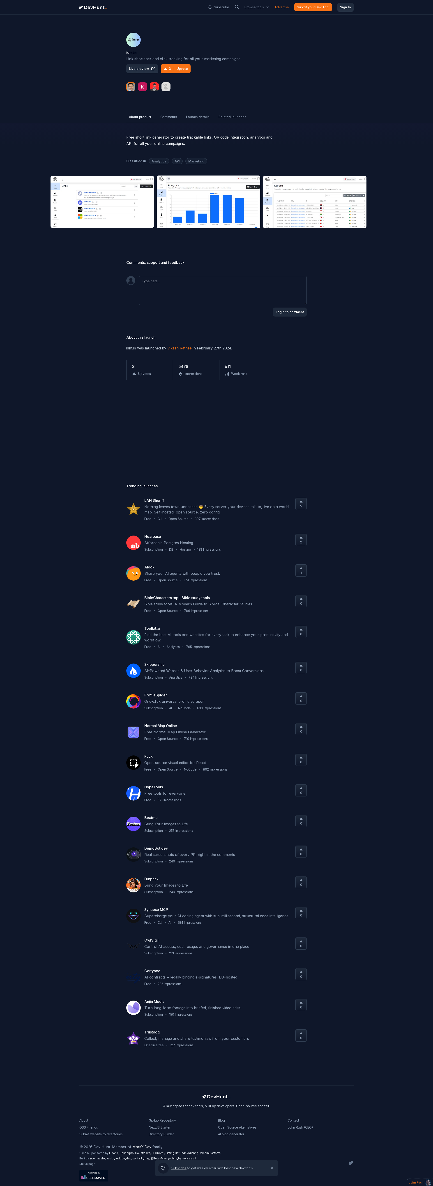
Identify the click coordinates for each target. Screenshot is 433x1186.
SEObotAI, (159, 1153)
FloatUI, (114, 1153)
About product (140, 117)
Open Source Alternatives (237, 1127)
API (177, 161)
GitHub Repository (162, 1120)
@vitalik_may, (141, 1158)
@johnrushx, (98, 1158)
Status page (87, 1163)
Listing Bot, (173, 1153)
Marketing (196, 161)
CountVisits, (143, 1153)
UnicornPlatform (209, 1153)
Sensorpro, (127, 1153)
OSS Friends (88, 1127)
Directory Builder (161, 1134)
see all (191, 1158)
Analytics (159, 161)
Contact (293, 1120)
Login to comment (290, 312)
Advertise (282, 7)
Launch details (198, 117)
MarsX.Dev (141, 1147)
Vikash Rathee (179, 348)
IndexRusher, (190, 1153)
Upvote (178, 69)
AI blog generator (231, 1134)
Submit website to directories (101, 1134)
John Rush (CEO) (300, 1127)
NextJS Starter (159, 1127)
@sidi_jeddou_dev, (119, 1158)
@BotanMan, (159, 1158)
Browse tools (254, 7)
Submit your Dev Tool (313, 7)
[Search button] (237, 7)
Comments (168, 117)
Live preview (139, 69)
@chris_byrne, (177, 1158)
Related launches (232, 117)
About (83, 1120)
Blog (221, 1120)
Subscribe (221, 7)
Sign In (345, 7)
